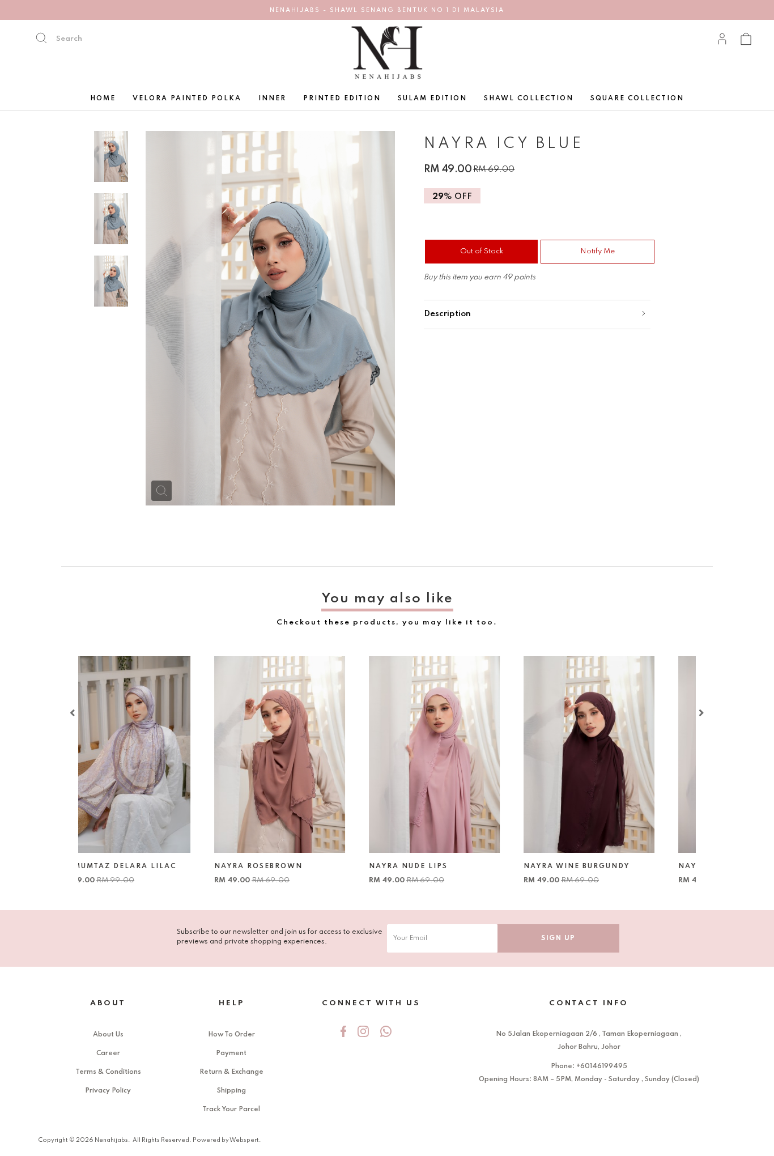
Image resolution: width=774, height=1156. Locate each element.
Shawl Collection (528, 98)
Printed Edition (342, 98)
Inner (272, 98)
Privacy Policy (108, 1090)
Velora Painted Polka (187, 98)
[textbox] (104, 38)
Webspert (244, 1140)
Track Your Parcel (231, 1109)
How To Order (231, 1034)
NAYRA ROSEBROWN (289, 866)
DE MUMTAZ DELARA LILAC (148, 866)
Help (231, 1003)
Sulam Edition (432, 98)
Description (447, 314)
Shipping (231, 1090)
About (108, 1003)
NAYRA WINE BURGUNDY (607, 866)
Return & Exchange (231, 1072)
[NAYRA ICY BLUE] (161, 491)
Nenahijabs (111, 1140)
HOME (103, 98)
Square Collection (637, 98)
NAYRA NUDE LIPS (438, 866)
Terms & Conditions (108, 1072)
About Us (108, 1034)
